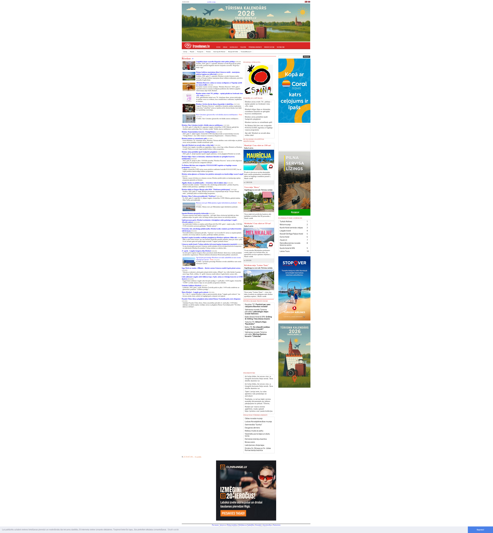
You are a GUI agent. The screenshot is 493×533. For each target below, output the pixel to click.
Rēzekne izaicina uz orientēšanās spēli (258, 122)
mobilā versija (211, 2)
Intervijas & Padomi (219, 51)
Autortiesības (267, 525)
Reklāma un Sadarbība (246, 525)
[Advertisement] (294, 137)
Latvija (185, 51)
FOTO (218, 47)
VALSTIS (243, 47)
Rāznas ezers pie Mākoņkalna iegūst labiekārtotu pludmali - (218, 203)
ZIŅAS (225, 47)
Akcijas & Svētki (233, 51)
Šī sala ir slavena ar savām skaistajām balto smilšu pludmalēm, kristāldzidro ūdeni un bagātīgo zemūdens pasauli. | (257, 175)
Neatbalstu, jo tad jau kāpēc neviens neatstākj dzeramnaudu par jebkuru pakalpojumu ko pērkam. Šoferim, (258, 401)
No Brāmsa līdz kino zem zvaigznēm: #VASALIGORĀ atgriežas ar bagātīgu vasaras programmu (259, 128)
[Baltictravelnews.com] (309, 2)
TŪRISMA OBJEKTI (255, 47)
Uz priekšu (198, 457)
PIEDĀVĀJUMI (269, 47)
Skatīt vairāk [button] (173, 530)
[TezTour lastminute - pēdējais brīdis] (270, 99)
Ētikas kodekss (232, 525)
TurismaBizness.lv (246, 51)
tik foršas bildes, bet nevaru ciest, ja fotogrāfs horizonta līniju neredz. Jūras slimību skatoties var (259, 378)
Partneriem (276, 525)
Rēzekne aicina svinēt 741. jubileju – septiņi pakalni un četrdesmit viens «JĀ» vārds (258, 104)
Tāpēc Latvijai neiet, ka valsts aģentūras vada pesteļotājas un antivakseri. (256, 394)
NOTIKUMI (280, 47)
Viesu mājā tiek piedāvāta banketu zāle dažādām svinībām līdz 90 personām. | (257, 216)
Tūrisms (208, 51)
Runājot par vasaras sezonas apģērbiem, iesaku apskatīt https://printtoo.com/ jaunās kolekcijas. (259, 409)
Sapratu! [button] (480, 530)
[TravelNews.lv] (306, 2)
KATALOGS (234, 47)
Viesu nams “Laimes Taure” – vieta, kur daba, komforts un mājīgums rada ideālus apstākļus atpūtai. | (258, 294)
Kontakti (258, 525)
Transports (200, 51)
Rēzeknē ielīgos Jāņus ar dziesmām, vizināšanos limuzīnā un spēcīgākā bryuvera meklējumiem (258, 111)
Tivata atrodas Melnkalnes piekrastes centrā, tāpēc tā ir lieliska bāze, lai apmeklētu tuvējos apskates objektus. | (257, 253)
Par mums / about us (219, 525)
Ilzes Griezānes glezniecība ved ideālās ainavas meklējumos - (219, 115)
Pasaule (192, 51)
